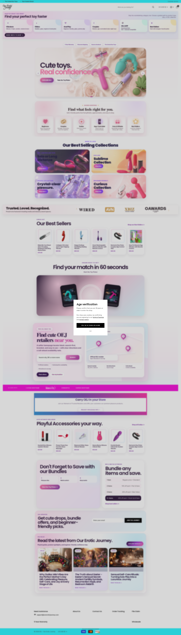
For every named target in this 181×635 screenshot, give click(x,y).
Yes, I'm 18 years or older (90, 325)
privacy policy (84, 319)
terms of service (98, 317)
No (90, 331)
